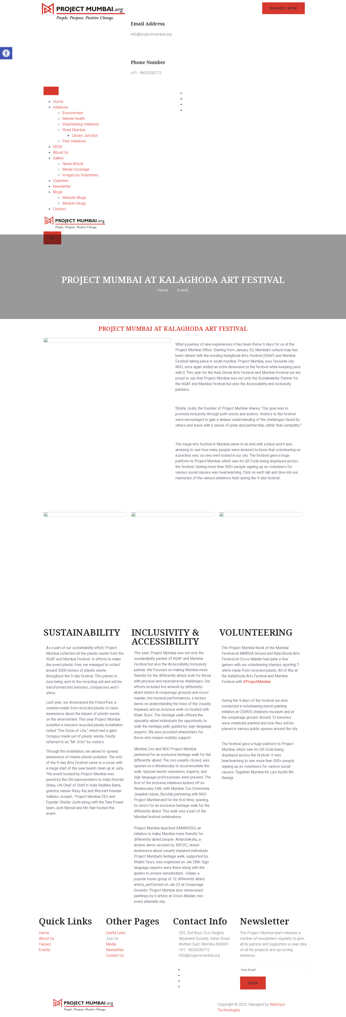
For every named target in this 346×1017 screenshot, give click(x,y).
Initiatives (60, 107)
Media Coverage (75, 169)
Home (58, 102)
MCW (57, 147)
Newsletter (62, 186)
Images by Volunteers (80, 175)
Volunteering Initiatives (80, 124)
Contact (59, 209)
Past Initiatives (74, 141)
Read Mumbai (73, 130)
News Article (72, 164)
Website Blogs (74, 198)
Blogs (57, 192)
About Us (60, 152)
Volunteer (61, 181)
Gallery (58, 158)
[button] (6, 53)
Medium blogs (74, 203)
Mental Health (73, 118)
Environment (72, 113)
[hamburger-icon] (51, 91)
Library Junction (85, 135)
